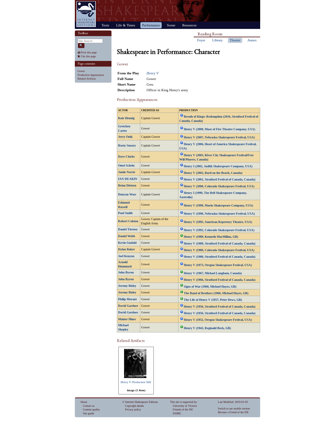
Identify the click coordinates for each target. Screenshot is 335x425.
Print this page (89, 52)
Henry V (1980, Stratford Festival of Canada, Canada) (219, 256)
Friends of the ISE (183, 409)
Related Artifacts (87, 78)
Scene (171, 25)
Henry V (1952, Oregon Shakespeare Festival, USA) (218, 320)
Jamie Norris (126, 172)
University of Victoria (185, 405)
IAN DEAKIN (127, 179)
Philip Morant (127, 299)
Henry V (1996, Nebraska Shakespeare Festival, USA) (219, 213)
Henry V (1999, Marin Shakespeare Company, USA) (218, 205)
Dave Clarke (126, 156)
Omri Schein (126, 165)
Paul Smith (125, 213)
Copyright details (134, 405)
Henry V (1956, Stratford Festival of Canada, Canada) (219, 306)
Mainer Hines (127, 319)
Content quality (91, 409)
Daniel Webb (126, 236)
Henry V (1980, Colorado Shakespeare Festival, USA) (219, 250)
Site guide (88, 413)
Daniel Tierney (128, 229)
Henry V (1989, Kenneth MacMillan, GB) (211, 237)
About (83, 402)
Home (86, 14)
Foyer (201, 40)
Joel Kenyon (126, 256)
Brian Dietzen (127, 185)
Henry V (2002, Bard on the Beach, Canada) (213, 173)
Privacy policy (133, 409)
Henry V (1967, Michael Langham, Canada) (213, 273)
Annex (252, 40)
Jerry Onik (125, 137)
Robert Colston (128, 221)
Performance (151, 25)
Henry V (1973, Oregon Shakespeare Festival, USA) (218, 265)
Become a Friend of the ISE (233, 412)
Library (217, 40)
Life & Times (125, 25)
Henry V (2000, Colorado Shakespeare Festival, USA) (219, 186)
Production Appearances (91, 75)
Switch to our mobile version (234, 408)
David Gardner (128, 306)
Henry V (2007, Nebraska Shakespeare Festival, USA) (219, 137)
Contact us (88, 405)
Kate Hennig (126, 118)
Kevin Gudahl (127, 243)
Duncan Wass (127, 194)
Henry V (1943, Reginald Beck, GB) (207, 328)
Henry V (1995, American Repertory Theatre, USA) (218, 222)
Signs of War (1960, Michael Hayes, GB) (210, 286)
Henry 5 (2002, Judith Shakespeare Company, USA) (218, 166)
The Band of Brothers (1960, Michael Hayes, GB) (216, 293)
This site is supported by (183, 402)
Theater (235, 40)
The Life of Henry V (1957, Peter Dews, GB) (213, 300)
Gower (81, 71)
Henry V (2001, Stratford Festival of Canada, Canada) (219, 179)
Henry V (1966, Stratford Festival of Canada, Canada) (219, 280)
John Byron (126, 272)
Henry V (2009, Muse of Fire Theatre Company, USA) (219, 129)
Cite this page (88, 56)
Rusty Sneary (127, 145)
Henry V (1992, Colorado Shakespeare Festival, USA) (219, 230)
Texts (105, 25)
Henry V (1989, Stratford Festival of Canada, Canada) (219, 243)
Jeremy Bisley (127, 286)
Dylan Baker (126, 249)
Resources (189, 25)
